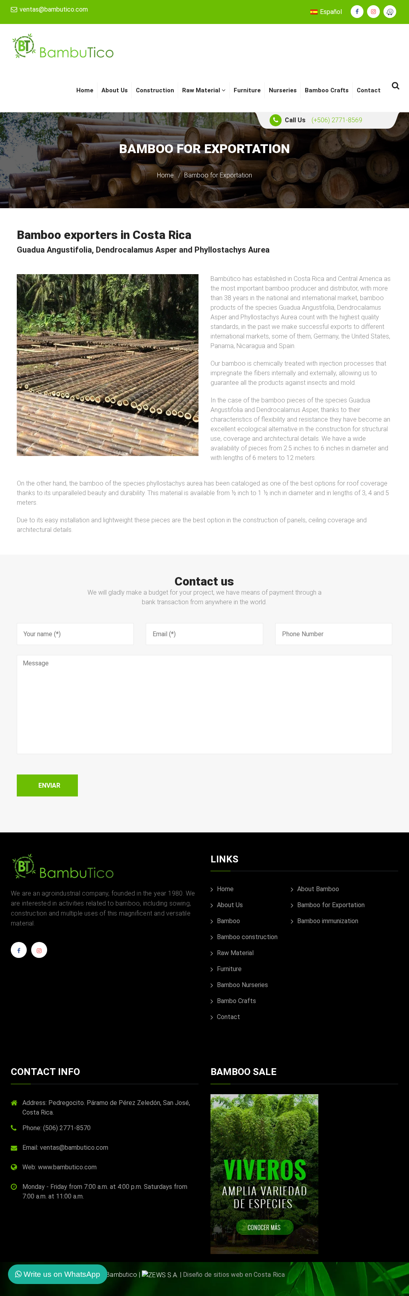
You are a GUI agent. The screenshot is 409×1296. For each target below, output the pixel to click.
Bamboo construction (246, 937)
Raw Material (202, 90)
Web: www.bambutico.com (59, 1167)
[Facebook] (19, 953)
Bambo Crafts (235, 1001)
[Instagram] (39, 953)
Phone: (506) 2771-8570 (56, 1128)
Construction (155, 90)
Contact (369, 90)
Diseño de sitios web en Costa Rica (234, 1274)
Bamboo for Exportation (330, 905)
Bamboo (227, 921)
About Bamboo (317, 889)
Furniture (247, 90)
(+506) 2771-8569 (337, 120)
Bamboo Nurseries (241, 985)
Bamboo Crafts (327, 90)
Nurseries (283, 90)
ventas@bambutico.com (53, 9)
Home (84, 90)
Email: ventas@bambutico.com (65, 1147)
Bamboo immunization (327, 921)
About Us (114, 90)
